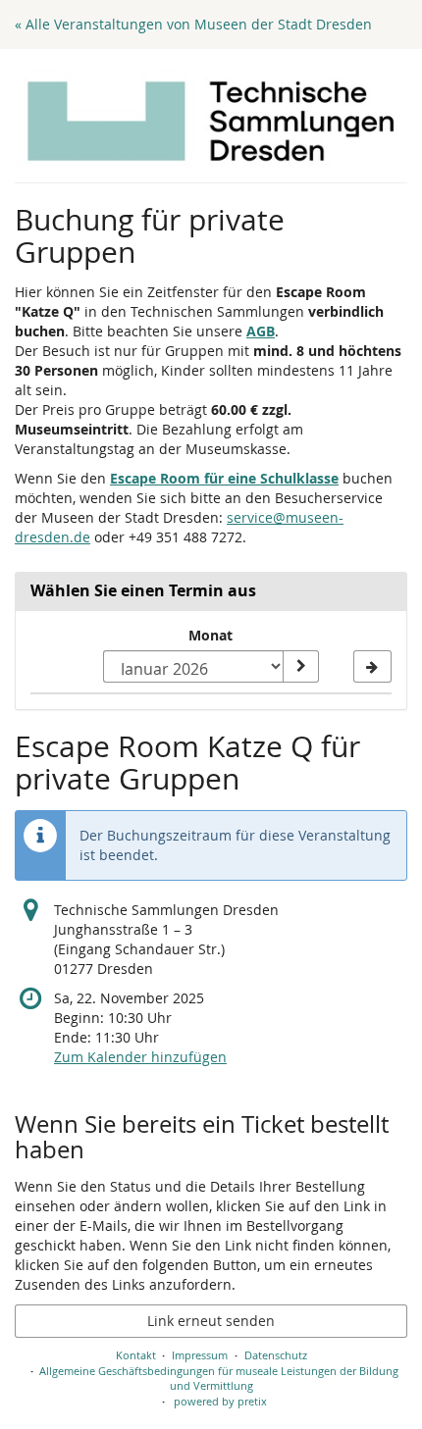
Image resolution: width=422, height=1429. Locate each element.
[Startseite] (211, 121)
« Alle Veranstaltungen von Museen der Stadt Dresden (193, 24)
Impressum (200, 1355)
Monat (210, 635)
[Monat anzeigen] (300, 667)
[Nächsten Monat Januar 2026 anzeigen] (372, 667)
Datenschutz (275, 1355)
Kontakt (136, 1355)
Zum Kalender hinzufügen (140, 1056)
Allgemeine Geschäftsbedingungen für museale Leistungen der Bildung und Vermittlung (218, 1378)
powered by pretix (220, 1401)
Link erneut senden (211, 1320)
